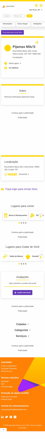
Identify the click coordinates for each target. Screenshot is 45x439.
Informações (7, 24)
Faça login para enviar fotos (12, 32)
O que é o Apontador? (9, 366)
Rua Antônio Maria (20, 51)
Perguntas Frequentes (9, 368)
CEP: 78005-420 (34, 54)
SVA (2, 384)
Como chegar (23, 24)
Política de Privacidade (9, 397)
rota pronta (23, 174)
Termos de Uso (6, 371)
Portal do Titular (6, 399)
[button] (19, 223)
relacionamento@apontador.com (13, 409)
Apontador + (5, 381)
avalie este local (23, 292)
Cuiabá (20, 54)
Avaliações (37, 24)
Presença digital (6, 387)
